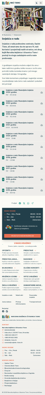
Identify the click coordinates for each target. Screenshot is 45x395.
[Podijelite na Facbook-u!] (20, 203)
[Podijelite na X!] (24, 203)
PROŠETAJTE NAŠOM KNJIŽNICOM (22, 236)
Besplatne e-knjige (10, 381)
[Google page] (7, 311)
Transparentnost (35, 302)
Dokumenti (17, 35)
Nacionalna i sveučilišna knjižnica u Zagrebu (19, 373)
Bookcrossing (9, 376)
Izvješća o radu (7, 295)
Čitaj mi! (7, 371)
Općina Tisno (9, 363)
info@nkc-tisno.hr (10, 340)
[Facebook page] (3, 311)
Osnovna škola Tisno (11, 366)
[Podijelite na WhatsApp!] (28, 203)
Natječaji (5, 308)
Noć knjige (8, 386)
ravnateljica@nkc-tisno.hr (13, 342)
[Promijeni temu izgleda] (36, 3)
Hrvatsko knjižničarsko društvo (15, 378)
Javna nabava (6, 302)
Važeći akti (19, 295)
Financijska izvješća (33, 296)
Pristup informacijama (21, 303)
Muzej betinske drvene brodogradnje (17, 368)
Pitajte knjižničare (10, 383)
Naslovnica (7, 35)
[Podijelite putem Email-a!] (32, 203)
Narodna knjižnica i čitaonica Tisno (18, 392)
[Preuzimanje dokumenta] (41, 92)
